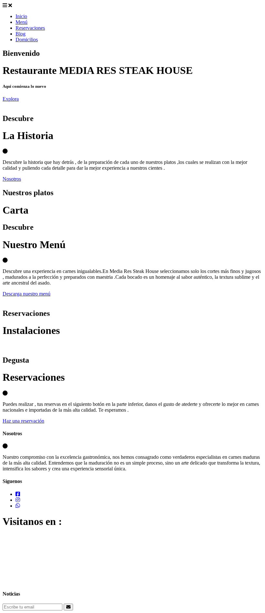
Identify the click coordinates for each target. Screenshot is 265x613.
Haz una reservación (23, 421)
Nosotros (12, 179)
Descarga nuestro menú (26, 293)
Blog (21, 33)
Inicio (21, 16)
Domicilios (27, 39)
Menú (21, 22)
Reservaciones (30, 28)
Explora (11, 99)
